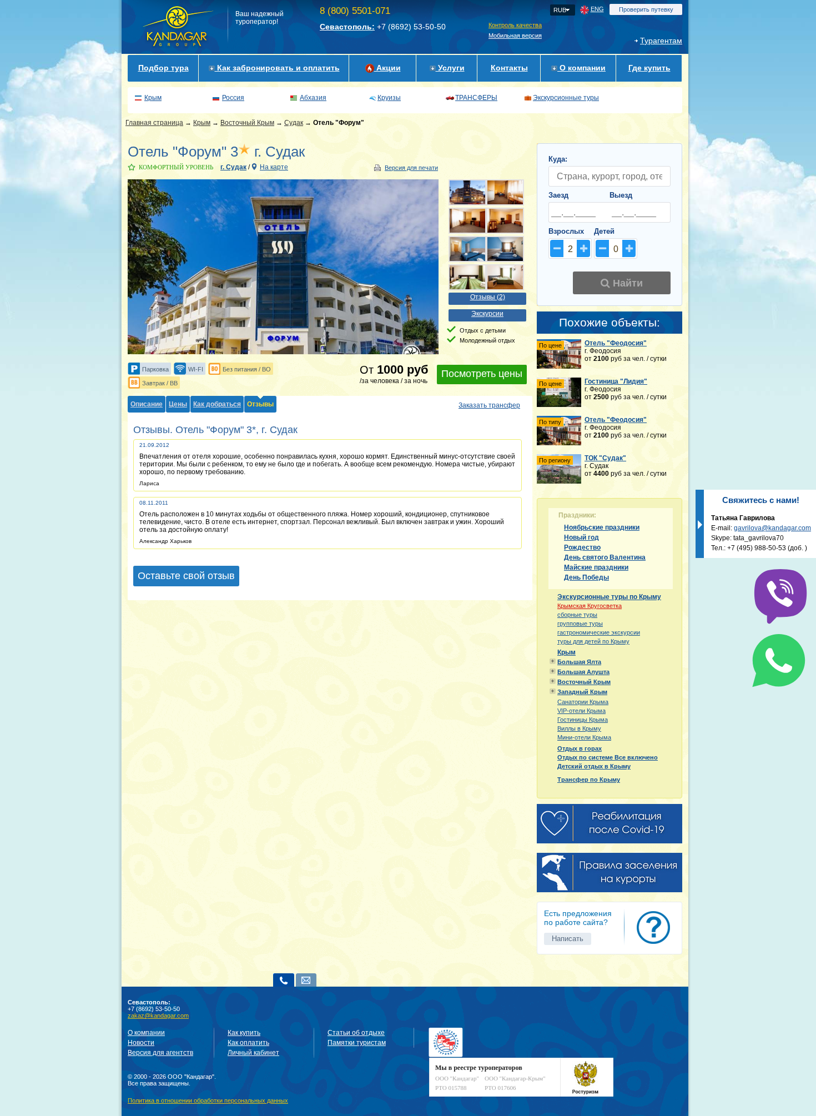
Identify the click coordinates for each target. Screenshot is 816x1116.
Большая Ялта (579, 661)
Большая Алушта (583, 671)
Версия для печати (411, 167)
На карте (274, 167)
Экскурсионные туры (566, 98)
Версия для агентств (160, 1053)
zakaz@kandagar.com (158, 1015)
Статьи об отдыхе (356, 1033)
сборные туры (577, 614)
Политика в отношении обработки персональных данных (208, 1100)
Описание (146, 404)
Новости (141, 1043)
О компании (581, 67)
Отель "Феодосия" (616, 343)
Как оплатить (248, 1043)
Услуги (450, 67)
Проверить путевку (646, 9)
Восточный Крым (247, 123)
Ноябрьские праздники (601, 527)
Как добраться (217, 404)
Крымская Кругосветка (589, 605)
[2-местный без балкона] (467, 249)
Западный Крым (582, 691)
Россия (233, 98)
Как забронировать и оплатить (277, 67)
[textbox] (609, 176)
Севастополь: (347, 26)
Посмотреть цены (481, 373)
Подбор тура (163, 67)
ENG (597, 9)
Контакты (509, 67)
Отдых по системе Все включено (607, 757)
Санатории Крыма (582, 701)
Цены (178, 404)
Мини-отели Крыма (584, 737)
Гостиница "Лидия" (616, 381)
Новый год (581, 537)
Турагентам (661, 40)
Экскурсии (487, 314)
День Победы (586, 577)
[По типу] (559, 443)
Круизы (389, 98)
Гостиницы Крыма (582, 719)
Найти (626, 283)
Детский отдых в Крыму (594, 766)
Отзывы (260, 404)
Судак (293, 123)
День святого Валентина (605, 557)
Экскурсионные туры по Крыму (609, 597)
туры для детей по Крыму (593, 641)
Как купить (244, 1033)
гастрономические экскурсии (598, 632)
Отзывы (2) (487, 297)
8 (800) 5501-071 (355, 11)
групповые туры (580, 623)
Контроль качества (515, 25)
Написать (567, 938)
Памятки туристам (357, 1043)
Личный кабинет (253, 1053)
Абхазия (313, 98)
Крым (153, 98)
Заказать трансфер (489, 405)
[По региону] (559, 481)
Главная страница (154, 123)
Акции (387, 67)
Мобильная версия (515, 35)
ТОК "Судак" (605, 458)
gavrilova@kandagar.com (772, 528)
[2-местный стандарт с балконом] (467, 277)
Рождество (582, 547)
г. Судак (233, 167)
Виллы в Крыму (579, 728)
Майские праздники (596, 567)
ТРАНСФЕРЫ (476, 98)
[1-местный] (505, 192)
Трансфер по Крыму (588, 779)
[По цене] (559, 366)
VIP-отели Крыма (581, 710)
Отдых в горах (579, 748)
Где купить (649, 67)
